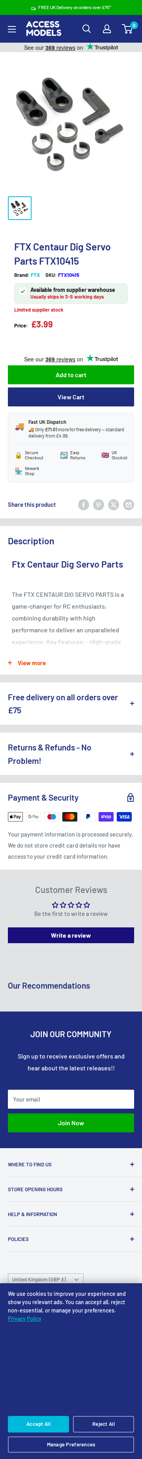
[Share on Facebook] (83, 504)
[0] (128, 29)
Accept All (38, 1424)
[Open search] (86, 28)
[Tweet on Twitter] (113, 504)
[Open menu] (12, 29)
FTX (35, 275)
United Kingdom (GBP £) (39, 1279)
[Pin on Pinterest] (98, 504)
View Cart (71, 396)
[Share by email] (128, 504)
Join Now (71, 1122)
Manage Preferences (71, 1444)
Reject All (103, 1424)
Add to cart (71, 374)
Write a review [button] (71, 935)
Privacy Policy (24, 1318)
